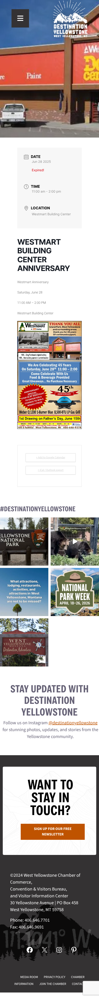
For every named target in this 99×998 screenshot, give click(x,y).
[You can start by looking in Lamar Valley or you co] (75, 541)
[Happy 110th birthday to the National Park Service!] (24, 541)
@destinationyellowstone (73, 723)
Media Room (29, 977)
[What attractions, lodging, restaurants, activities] (24, 592)
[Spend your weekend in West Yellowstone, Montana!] (24, 642)
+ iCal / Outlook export (51, 470)
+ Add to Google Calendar (50, 457)
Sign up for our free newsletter (53, 832)
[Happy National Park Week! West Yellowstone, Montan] (75, 592)
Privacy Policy (54, 977)
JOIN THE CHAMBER (52, 984)
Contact (78, 984)
